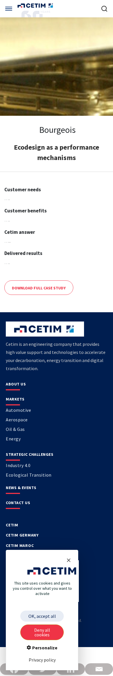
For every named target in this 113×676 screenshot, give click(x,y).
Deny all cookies (42, 632)
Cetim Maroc (20, 545)
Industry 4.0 (18, 465)
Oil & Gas (15, 429)
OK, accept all (42, 616)
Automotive (18, 410)
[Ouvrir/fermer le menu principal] (8, 8)
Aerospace (17, 419)
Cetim (12, 525)
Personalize (44, 648)
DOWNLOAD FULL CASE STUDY (39, 288)
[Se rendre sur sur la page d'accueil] (35, 6)
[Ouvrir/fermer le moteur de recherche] (104, 9)
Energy (13, 439)
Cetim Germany (22, 535)
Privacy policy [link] (42, 660)
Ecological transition (29, 475)
